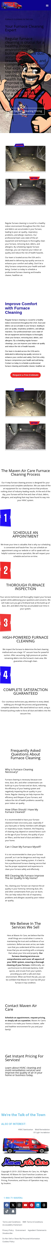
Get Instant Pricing (25, 1084)
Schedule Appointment (16, 725)
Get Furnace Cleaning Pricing (25, 111)
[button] (47, 5)
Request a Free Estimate (25, 283)
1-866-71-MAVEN (13, 1198)
